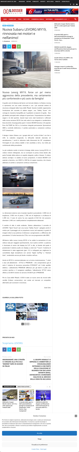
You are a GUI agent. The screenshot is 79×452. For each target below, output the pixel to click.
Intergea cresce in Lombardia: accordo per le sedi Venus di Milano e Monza (65, 68)
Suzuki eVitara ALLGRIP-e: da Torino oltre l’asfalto (63, 58)
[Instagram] (73, 4)
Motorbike (49, 19)
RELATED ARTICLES (9, 386)
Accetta (39, 433)
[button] (76, 416)
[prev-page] (47, 387)
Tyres (19, 19)
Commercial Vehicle (37, 19)
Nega (39, 439)
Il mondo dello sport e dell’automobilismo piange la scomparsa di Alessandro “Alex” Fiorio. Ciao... (64, 37)
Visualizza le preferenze (39, 444)
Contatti (42, 1)
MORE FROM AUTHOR (23, 386)
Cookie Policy (35, 449)
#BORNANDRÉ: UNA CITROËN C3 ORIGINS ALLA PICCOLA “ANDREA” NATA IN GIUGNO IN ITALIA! (13, 363)
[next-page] (50, 387)
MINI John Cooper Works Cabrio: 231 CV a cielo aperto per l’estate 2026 (9, 404)
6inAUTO (57, 1)
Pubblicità (36, 1)
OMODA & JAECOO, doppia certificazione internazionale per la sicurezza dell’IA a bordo (42, 405)
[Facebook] (70, 4)
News (5, 19)
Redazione (22, 1)
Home (3, 23)
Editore (28, 1)
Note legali (43, 449)
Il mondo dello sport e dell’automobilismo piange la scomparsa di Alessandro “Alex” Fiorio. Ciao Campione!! (26, 406)
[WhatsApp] (19, 46)
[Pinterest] (14, 46)
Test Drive (26, 19)
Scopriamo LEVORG (12, 343)
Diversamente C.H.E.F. (61, 19)
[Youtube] (77, 4)
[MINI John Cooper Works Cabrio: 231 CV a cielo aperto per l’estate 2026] (9, 395)
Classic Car (12, 19)
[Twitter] (9, 46)
